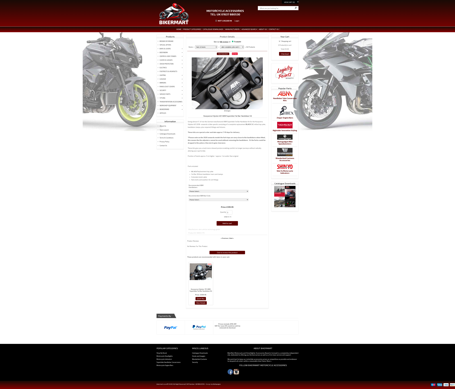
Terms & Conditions (166, 138)
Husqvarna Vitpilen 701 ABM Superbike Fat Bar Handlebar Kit (201, 290)
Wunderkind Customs (199, 359)
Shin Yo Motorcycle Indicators (285, 172)
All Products (250, 47)
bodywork (164, 52)
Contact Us (163, 145)
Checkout (285, 54)
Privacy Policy (164, 142)
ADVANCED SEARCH (249, 29)
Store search (164, 130)
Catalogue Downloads (167, 134)
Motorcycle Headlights (165, 356)
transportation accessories (171, 102)
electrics (163, 68)
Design (208, 384)
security (163, 90)
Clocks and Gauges (198, 356)
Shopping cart (286, 41)
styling (162, 98)
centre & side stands (168, 56)
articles (163, 113)
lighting (163, 75)
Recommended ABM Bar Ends (199, 196)
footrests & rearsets (168, 71)
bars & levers (165, 49)
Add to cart (227, 223)
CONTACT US (274, 29)
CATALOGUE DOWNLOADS (213, 29)
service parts (165, 94)
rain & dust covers (167, 87)
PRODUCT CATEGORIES (192, 29)
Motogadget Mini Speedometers (284, 143)
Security (195, 362)
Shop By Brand (162, 353)
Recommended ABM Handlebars (196, 186)
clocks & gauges (166, 60)
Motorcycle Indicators (164, 359)
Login (236, 21)
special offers (165, 45)
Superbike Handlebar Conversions (169, 362)
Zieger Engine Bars (285, 118)
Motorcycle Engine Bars (165, 365)
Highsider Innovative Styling (285, 130)
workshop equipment (168, 105)
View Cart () (289, 2)
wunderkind (164, 109)
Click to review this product (227, 253)
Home (178, 29)
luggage (163, 79)
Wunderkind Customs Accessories (285, 159)
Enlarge (227, 111)
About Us (163, 126)
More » (269, 361)
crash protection (166, 64)
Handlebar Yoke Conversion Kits (285, 99)
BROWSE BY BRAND (166, 41)
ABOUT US (263, 29)
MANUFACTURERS (232, 29)
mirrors (163, 83)
